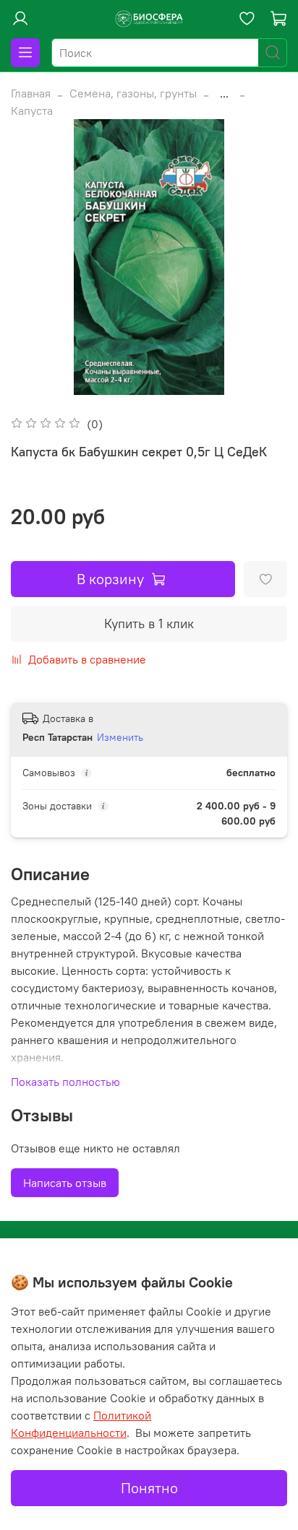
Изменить (120, 737)
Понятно (149, 1488)
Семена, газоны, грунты (133, 93)
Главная (31, 93)
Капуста (32, 110)
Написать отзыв (64, 1182)
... (224, 93)
